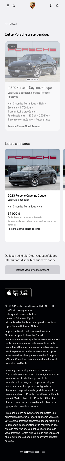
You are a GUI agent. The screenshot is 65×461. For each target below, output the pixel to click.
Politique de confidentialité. (21, 314)
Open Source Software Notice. (22, 326)
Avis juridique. (26, 310)
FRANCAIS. (12, 310)
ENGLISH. (49, 306)
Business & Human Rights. (20, 318)
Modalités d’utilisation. (18, 322)
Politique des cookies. (44, 322)
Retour (13, 24)
